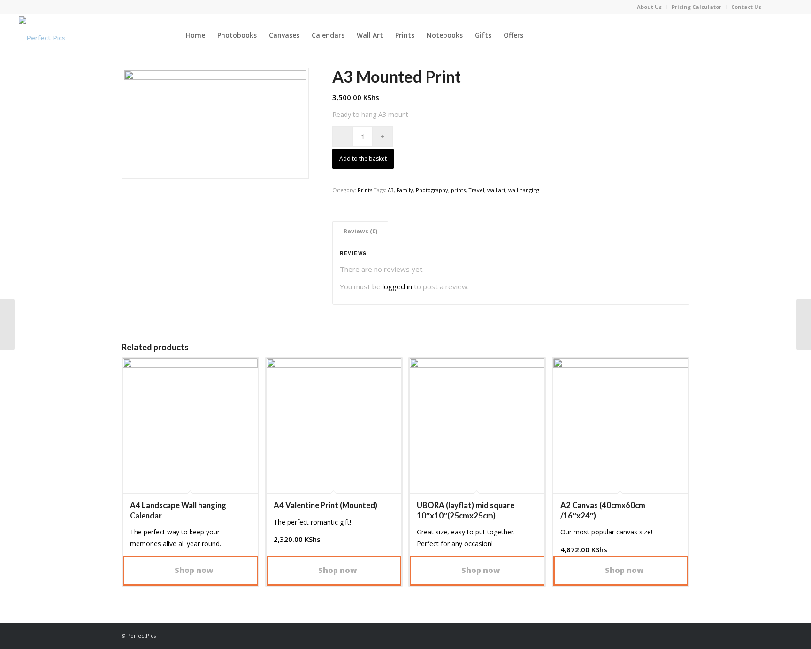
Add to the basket (363, 158)
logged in (397, 286)
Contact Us (746, 6)
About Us (649, 6)
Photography (432, 189)
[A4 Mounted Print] (803, 324)
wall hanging (523, 189)
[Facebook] (773, 7)
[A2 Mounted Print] (7, 324)
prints (458, 189)
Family (405, 189)
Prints (365, 189)
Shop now (193, 570)
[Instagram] (787, 7)
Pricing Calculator (696, 6)
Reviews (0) (360, 231)
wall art (496, 189)
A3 (391, 189)
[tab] (360, 231)
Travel (476, 189)
